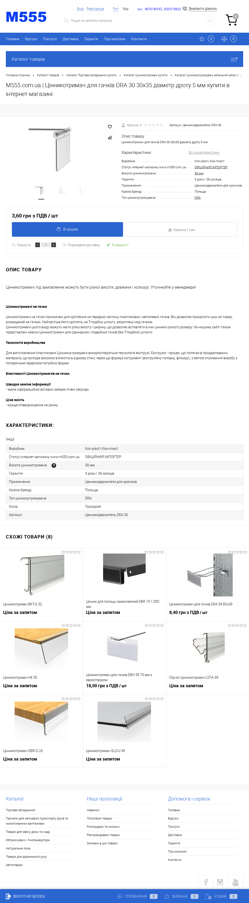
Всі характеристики (204, 152)
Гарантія (91, 39)
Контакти (139, 39)
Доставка (70, 39)
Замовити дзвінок (202, 8)
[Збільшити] (61, 148)
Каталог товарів (28, 59)
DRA (198, 197)
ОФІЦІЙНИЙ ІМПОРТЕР (211, 167)
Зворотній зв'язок (28, 896)
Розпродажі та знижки (103, 826)
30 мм (199, 173)
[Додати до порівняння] (110, 137)
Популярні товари (99, 818)
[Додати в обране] (110, 126)
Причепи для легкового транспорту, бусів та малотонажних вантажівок (37, 821)
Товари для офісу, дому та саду (28, 832)
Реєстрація (95, 9)
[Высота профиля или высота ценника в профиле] (54, 465)
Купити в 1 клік (184, 229)
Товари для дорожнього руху (26, 856)
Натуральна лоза (18, 848)
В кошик (70, 229)
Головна (12, 39)
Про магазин (114, 39)
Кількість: (25, 244)
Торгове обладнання (20, 810)
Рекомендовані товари (103, 835)
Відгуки (31, 39)
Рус (115, 9)
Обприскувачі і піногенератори (28, 840)
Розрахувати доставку (84, 244)
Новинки (93, 810)
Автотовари (14, 865)
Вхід (80, 9)
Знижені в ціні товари (102, 843)
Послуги (50, 39)
